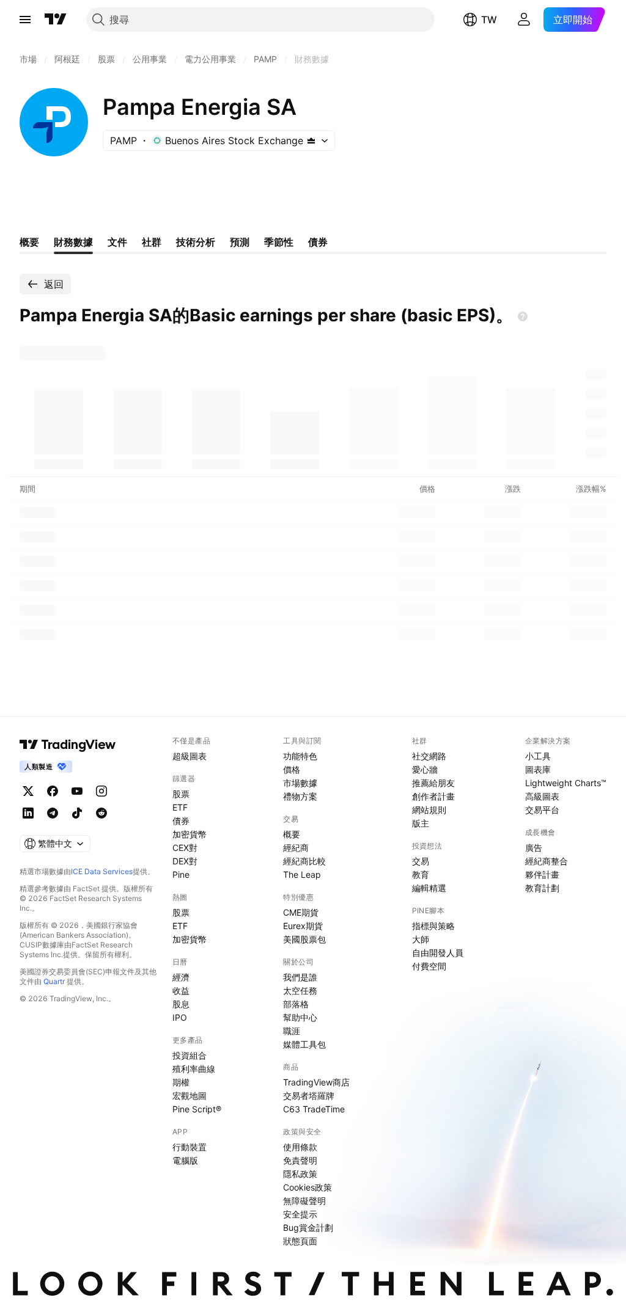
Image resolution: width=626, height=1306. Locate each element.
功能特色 (300, 756)
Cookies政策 (307, 1187)
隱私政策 (300, 1174)
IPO (179, 1017)
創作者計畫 (433, 796)
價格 (291, 769)
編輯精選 (429, 888)
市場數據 (300, 783)
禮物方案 (300, 796)
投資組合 (189, 1055)
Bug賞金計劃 (308, 1227)
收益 (181, 990)
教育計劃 (542, 888)
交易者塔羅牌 (308, 1095)
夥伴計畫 (542, 874)
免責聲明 (300, 1160)
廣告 (533, 847)
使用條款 (300, 1147)
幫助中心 (300, 1017)
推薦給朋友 (433, 783)
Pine (181, 874)
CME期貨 (301, 912)
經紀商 (296, 847)
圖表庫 (538, 769)
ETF (180, 807)
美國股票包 (304, 939)
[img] (311, 140)
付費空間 (429, 966)
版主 (420, 823)
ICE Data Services (102, 871)
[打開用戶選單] (524, 19)
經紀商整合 (546, 861)
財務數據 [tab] (73, 242)
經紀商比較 (304, 861)
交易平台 (542, 809)
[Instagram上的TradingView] (101, 791)
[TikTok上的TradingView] (77, 813)
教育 (420, 874)
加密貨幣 (189, 834)
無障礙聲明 (304, 1200)
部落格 (296, 1004)
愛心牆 (425, 769)
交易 (420, 861)
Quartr (54, 981)
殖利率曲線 (193, 1068)
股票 (181, 794)
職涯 (291, 1031)
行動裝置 (189, 1147)
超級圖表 (189, 756)
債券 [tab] (318, 242)
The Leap (302, 874)
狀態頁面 (300, 1241)
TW (489, 19)
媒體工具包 (304, 1044)
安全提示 (300, 1214)
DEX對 (184, 861)
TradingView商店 (316, 1082)
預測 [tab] (239, 242)
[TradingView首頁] (56, 19)
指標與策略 (433, 926)
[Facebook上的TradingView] (52, 791)
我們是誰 (300, 977)
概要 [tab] (29, 242)
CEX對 (184, 847)
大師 (420, 939)
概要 (291, 834)
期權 (181, 1082)
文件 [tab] (117, 242)
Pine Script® (196, 1109)
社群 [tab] (151, 242)
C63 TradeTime (314, 1109)
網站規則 (429, 809)
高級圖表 (542, 796)
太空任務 (300, 990)
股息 (181, 1004)
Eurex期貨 (303, 926)
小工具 (538, 756)
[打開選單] (25, 19)
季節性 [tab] (278, 242)
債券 (181, 820)
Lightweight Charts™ (565, 783)
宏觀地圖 (189, 1095)
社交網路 (429, 756)
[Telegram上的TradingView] (52, 813)
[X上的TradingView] (28, 791)
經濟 (181, 977)
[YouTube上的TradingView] (77, 791)
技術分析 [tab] (195, 242)
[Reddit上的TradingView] (101, 813)
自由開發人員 (437, 952)
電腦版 (185, 1160)
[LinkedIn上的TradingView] (28, 813)
